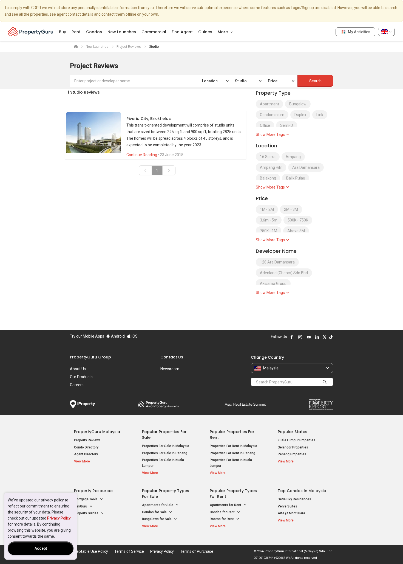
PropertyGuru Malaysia (97, 431)
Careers (77, 385)
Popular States (292, 431)
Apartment (269, 104)
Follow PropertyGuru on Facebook (291, 337)
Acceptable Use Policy (89, 551)
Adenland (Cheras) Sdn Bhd (284, 273)
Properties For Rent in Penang (232, 453)
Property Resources (93, 490)
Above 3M (296, 231)
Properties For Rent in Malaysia (233, 446)
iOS (134, 336)
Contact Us (171, 357)
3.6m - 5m (268, 220)
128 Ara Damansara (277, 262)
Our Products (81, 377)
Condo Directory (86, 447)
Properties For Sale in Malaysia (165, 446)
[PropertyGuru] (30, 31)
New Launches (121, 32)
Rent (76, 32)
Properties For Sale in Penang (164, 453)
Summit (245, 404)
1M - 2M (267, 209)
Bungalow (297, 104)
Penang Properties (292, 454)
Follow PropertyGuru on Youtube (308, 337)
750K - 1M (268, 231)
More (223, 32)
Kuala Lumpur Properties (296, 440)
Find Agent (182, 32)
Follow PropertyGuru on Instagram (300, 337)
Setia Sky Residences (294, 499)
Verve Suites (287, 506)
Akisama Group (273, 283)
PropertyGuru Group (90, 357)
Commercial (153, 32)
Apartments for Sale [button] (158, 505)
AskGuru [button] (81, 506)
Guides (205, 32)
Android (117, 336)
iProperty (82, 404)
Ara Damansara (306, 167)
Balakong (268, 178)
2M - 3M (291, 209)
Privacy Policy (59, 518)
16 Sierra (268, 157)
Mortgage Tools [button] (86, 499)
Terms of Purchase (196, 551)
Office (265, 125)
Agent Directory (86, 454)
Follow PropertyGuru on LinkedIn (317, 337)
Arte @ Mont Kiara (291, 513)
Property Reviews (87, 440)
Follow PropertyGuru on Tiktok (331, 337)
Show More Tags (271, 134)
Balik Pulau (295, 178)
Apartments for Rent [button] (226, 505)
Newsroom (169, 369)
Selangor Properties (293, 447)
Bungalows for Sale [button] (157, 519)
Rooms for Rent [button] (222, 519)
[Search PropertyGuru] (324, 381)
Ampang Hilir (271, 167)
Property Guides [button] (86, 513)
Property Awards (158, 404)
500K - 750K (298, 220)
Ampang (293, 157)
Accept (41, 548)
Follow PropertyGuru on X (324, 337)
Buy (62, 32)
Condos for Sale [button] (155, 512)
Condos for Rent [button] (222, 512)
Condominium (272, 115)
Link (319, 115)
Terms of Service (129, 551)
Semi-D (286, 125)
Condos (94, 32)
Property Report (321, 404)
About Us (78, 369)
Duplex (300, 115)
